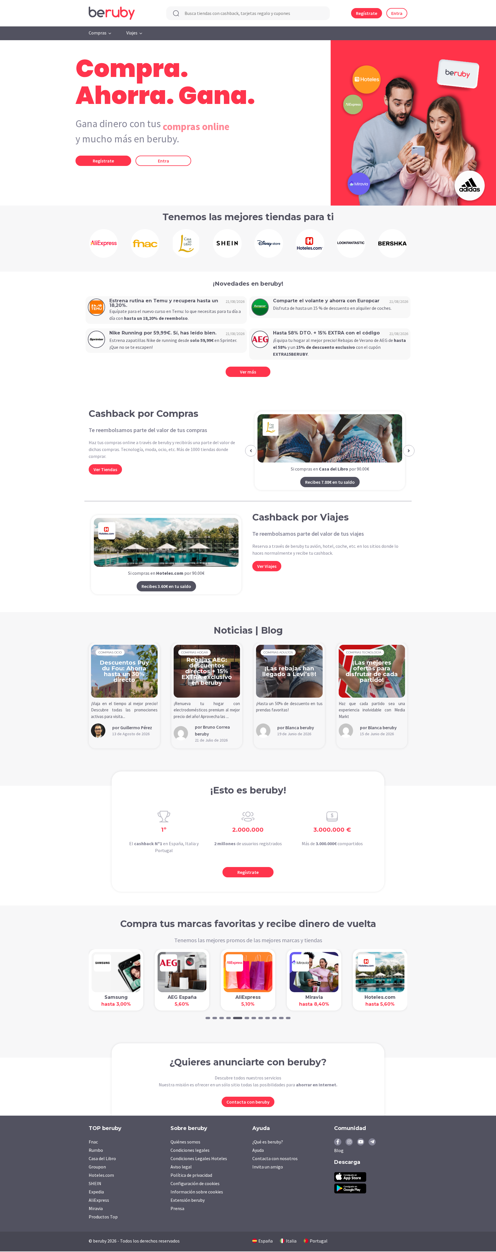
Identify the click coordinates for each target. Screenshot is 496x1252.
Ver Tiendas (105, 469)
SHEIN (95, 1183)
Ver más (248, 372)
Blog (339, 1150)
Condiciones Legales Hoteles (198, 1158)
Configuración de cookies (195, 1183)
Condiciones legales (190, 1150)
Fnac (93, 1142)
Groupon (97, 1167)
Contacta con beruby (248, 1102)
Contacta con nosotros (275, 1158)
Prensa (177, 1208)
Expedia (96, 1192)
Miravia (96, 1208)
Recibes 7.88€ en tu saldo (330, 482)
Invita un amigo (267, 1167)
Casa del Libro (102, 1158)
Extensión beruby (187, 1200)
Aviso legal (181, 1167)
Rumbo (96, 1150)
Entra (396, 13)
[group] (104, 243)
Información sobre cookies (196, 1192)
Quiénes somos (185, 1142)
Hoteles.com (101, 1175)
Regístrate (366, 13)
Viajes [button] (131, 33)
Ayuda (258, 1150)
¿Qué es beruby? (267, 1142)
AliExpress (99, 1200)
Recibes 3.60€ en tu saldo (166, 586)
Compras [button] (97, 33)
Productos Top (103, 1217)
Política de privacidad (191, 1175)
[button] (251, 450)
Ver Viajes (266, 566)
